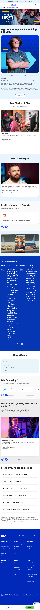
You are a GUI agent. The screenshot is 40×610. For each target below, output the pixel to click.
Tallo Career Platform (31, 581)
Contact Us (16, 553)
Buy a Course (29, 567)
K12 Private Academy (5, 555)
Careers (15, 574)
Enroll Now (29, 607)
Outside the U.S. (30, 551)
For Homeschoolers (30, 572)
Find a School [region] (13, 4)
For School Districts (30, 576)
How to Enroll (29, 546)
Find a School (29, 544)
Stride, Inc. (16, 562)
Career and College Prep (31, 565)
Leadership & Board (17, 569)
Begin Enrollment (30, 548)
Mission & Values (17, 567)
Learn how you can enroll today (27, 1)
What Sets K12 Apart (5, 546)
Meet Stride (16, 565)
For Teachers (29, 579)
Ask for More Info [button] (17, 546)
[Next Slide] (6, 226)
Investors (15, 572)
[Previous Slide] (2, 226)
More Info (10, 607)
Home (2, 7)
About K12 (3, 544)
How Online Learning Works (6, 548)
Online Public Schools (31, 562)
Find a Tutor (29, 569)
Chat (15, 551)
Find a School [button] (3, 562)
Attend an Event (4, 553)
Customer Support (17, 548)
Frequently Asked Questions (19, 544)
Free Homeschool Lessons (32, 574)
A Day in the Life (4, 551)
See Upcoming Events (6, 145)
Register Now (20, 95)
